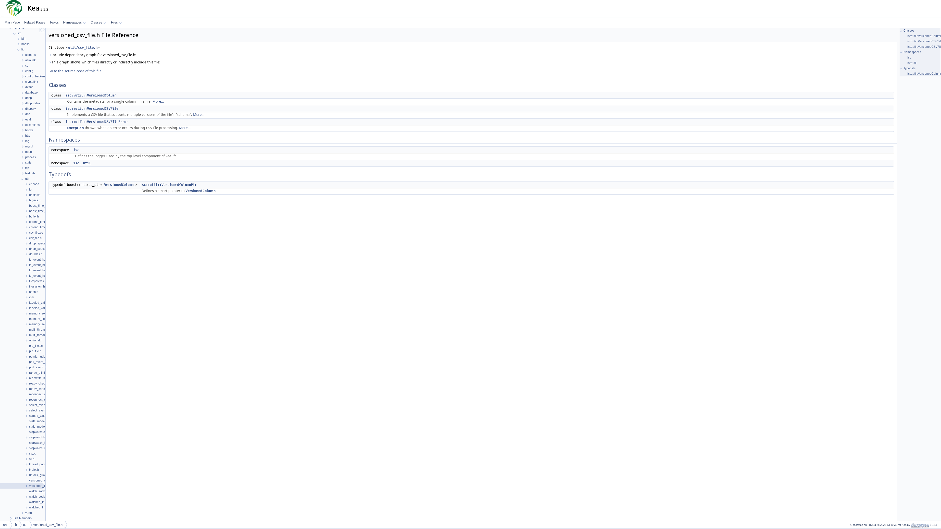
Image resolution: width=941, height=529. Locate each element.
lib (15, 525)
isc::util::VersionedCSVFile (91, 108)
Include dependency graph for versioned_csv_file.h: (93, 54)
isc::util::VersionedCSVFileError (96, 122)
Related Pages (34, 22)
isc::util (82, 163)
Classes (96, 22)
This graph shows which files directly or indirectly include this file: (105, 62)
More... (158, 101)
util (25, 525)
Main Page (12, 22)
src (5, 525)
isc (76, 150)
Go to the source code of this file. (75, 71)
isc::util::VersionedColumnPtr (168, 185)
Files (114, 22)
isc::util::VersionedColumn (90, 95)
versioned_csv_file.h (47, 525)
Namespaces (72, 22)
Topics (54, 22)
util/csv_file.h (83, 47)
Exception (75, 127)
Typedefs (910, 68)
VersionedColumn (119, 185)
